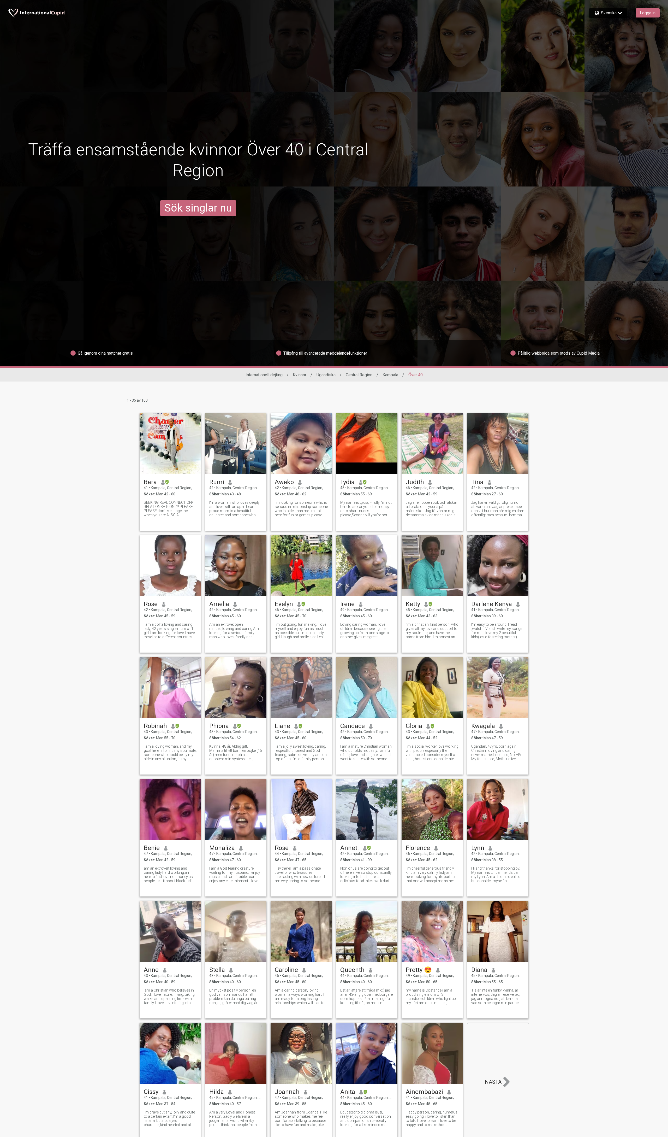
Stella (217, 970)
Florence (418, 848)
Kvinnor (299, 374)
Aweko (284, 482)
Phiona (219, 726)
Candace (352, 726)
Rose (151, 604)
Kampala (390, 374)
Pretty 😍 (419, 970)
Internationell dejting (264, 374)
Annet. (349, 848)
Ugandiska (326, 374)
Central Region (359, 374)
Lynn (477, 848)
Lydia (347, 482)
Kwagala (483, 726)
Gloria (414, 726)
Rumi (216, 482)
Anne (151, 970)
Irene (347, 604)
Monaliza (222, 848)
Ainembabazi (424, 1091)
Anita (347, 1091)
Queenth (352, 970)
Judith (415, 482)
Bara (150, 482)
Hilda (216, 1091)
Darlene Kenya (491, 604)
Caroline (286, 970)
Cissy (151, 1091)
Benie (152, 848)
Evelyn (284, 604)
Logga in (647, 12)
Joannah (287, 1091)
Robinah (155, 726)
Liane (282, 726)
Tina (477, 482)
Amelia (219, 604)
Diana (479, 970)
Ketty (413, 604)
